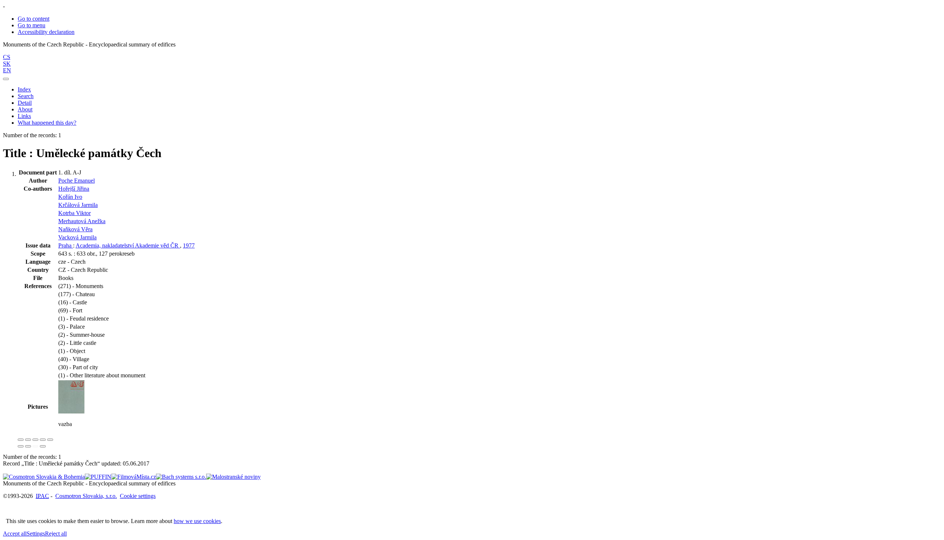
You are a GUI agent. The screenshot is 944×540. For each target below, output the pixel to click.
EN (7, 70)
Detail (25, 103)
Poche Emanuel (76, 180)
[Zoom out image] (28, 440)
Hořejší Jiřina (73, 189)
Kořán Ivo (70, 197)
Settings (36, 533)
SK (7, 63)
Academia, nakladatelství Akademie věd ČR (128, 245)
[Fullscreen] (43, 440)
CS (6, 57)
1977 (189, 245)
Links (24, 116)
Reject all (56, 533)
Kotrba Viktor (74, 213)
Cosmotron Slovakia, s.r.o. (86, 496)
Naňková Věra (75, 229)
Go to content (33, 18)
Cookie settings (138, 496)
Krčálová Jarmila (78, 205)
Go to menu (31, 25)
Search (26, 96)
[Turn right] (28, 446)
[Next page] (43, 446)
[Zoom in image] (21, 440)
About (25, 109)
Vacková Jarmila (77, 237)
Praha (65, 245)
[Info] (50, 440)
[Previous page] (35, 446)
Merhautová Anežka (81, 221)
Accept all (15, 533)
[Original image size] (35, 440)
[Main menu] (6, 79)
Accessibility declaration (46, 32)
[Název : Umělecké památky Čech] (71, 411)
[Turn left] (21, 446)
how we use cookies (197, 521)
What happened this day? (47, 123)
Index (24, 89)
